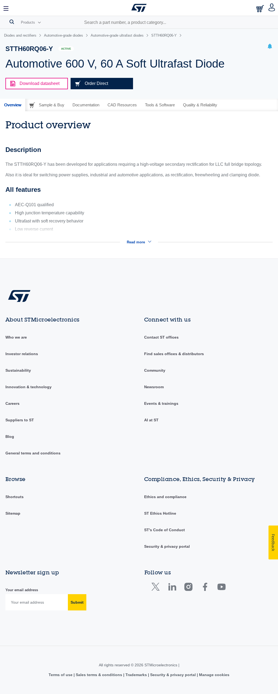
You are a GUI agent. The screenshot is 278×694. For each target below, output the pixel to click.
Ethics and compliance (165, 497)
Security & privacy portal (167, 546)
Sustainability (18, 370)
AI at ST (151, 420)
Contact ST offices (161, 337)
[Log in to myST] (271, 8)
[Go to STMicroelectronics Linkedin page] (172, 588)
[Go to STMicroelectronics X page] (157, 588)
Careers (12, 403)
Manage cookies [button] (213, 675)
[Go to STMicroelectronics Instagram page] (188, 588)
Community (154, 370)
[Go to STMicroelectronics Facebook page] (204, 588)
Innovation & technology (28, 387)
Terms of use (61, 675)
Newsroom (154, 387)
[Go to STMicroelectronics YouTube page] (221, 588)
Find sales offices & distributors (174, 354)
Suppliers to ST (19, 420)
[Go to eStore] (260, 8)
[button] (6, 8)
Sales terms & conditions (99, 675)
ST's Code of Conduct (164, 530)
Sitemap (12, 513)
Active (66, 48)
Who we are (16, 337)
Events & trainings (161, 403)
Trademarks (136, 675)
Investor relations (21, 354)
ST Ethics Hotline (160, 513)
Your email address (21, 590)
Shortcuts (14, 497)
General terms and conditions (33, 453)
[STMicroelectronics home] (139, 8)
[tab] (12, 105)
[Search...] (11, 21)
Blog (9, 436)
